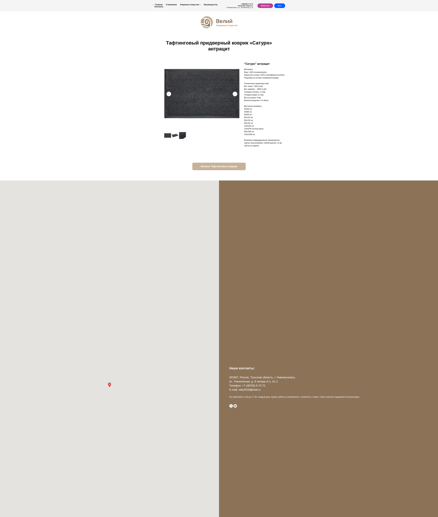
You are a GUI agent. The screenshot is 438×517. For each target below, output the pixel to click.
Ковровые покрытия (190, 5)
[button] (109, 385)
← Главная (158, 5)
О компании (171, 5)
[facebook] (231, 406)
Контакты (159, 7)
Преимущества (211, 5)
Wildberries (265, 6)
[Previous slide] (169, 94)
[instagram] (235, 406)
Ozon (280, 6)
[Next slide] (235, 94)
